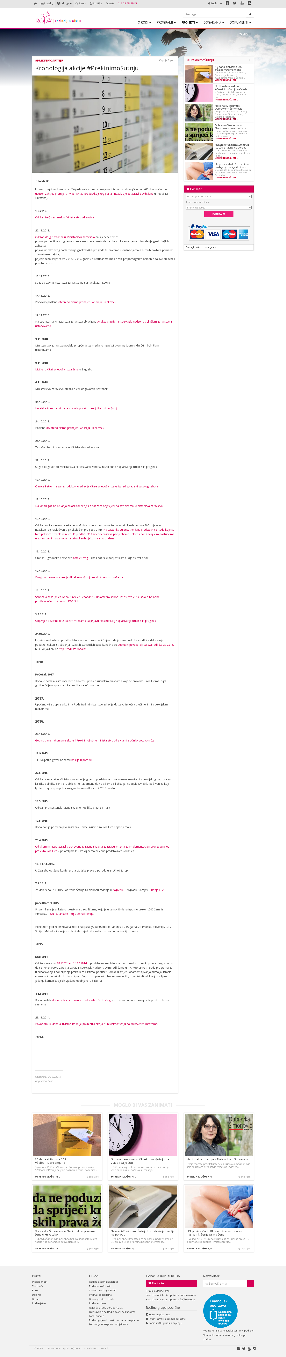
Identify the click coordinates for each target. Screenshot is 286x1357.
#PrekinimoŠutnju (49, 60)
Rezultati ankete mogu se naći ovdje (70, 914)
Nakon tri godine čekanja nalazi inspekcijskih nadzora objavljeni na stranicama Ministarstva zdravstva (99, 506)
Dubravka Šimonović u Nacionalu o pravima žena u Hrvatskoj (231, 128)
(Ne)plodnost (39, 1281)
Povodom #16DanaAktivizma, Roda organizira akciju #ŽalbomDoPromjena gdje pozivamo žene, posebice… (66, 1168)
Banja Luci (157, 890)
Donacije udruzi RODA (163, 1276)
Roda (50, 1081)
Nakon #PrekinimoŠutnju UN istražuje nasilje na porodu (232, 146)
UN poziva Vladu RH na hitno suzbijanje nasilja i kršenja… (232, 165)
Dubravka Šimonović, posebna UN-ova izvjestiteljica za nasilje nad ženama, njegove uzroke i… (66, 1240)
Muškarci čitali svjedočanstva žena (57, 369)
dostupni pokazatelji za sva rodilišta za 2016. (146, 644)
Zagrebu (117, 890)
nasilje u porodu (81, 760)
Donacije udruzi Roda (101, 1299)
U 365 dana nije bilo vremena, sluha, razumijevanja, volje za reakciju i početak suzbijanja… (140, 1168)
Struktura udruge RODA (102, 1290)
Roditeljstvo (39, 1303)
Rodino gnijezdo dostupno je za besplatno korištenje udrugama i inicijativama (114, 1322)
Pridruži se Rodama (100, 1294)
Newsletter (211, 1276)
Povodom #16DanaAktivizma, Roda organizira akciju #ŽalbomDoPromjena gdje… (230, 75)
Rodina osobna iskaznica (103, 1281)
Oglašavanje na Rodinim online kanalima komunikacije (112, 1313)
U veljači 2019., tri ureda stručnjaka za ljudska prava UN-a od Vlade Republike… (233, 172)
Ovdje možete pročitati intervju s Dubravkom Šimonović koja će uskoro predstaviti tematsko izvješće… (218, 1165)
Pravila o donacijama (157, 1291)
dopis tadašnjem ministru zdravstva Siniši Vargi (81, 1000)
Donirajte (195, 189)
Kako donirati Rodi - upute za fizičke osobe (170, 1299)
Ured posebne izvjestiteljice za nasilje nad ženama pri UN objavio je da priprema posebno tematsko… (142, 1240)
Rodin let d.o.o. (97, 1303)
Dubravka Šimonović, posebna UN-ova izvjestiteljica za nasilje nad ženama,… (231, 133)
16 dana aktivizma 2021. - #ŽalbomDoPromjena (230, 68)
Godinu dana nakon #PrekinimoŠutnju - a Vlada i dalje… (231, 89)
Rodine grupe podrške (163, 1307)
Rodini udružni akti (100, 1286)
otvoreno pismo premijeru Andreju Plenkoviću (87, 302)
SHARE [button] (246, 34)
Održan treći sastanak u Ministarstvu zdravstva (64, 217)
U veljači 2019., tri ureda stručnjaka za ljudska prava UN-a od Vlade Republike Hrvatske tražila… (218, 1240)
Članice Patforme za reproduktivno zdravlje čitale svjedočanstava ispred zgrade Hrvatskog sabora (96, 486)
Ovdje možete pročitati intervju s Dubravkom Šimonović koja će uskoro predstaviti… (232, 114)
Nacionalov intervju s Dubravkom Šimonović (228, 107)
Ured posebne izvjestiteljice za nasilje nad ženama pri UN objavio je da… (233, 153)
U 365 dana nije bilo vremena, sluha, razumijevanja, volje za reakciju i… (230, 95)
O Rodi (94, 1276)
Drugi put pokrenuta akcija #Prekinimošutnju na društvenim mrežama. (79, 577)
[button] (47, 4)
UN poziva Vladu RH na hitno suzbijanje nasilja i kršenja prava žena (214, 1232)
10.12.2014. (63, 963)
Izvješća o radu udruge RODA (106, 1307)
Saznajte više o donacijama (201, 247)
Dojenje (36, 1294)
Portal (36, 1276)
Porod (35, 1290)
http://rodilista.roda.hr (72, 649)
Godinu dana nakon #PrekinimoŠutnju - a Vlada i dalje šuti (140, 1160)
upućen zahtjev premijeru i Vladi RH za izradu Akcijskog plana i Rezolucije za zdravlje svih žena (94, 193)
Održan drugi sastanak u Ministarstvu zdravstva (65, 237)
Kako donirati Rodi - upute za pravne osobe (171, 1295)
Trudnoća (37, 1286)
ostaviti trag (80, 558)
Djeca (35, 1299)
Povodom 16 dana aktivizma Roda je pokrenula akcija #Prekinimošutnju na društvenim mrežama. (96, 1024)
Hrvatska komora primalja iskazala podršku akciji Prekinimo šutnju (76, 408)
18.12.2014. (79, 963)
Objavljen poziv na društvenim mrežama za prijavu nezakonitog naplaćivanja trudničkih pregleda (95, 621)
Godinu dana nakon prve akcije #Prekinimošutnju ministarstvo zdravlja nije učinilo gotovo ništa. (95, 740)
